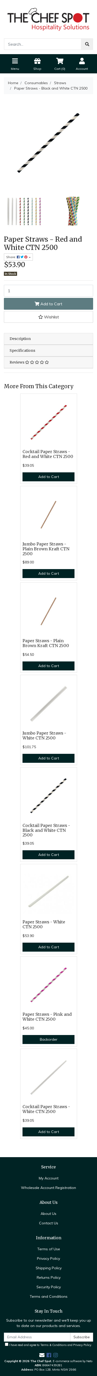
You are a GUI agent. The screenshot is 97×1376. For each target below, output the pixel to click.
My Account (48, 1178)
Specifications (22, 350)
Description (20, 338)
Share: (11, 257)
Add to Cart (50, 303)
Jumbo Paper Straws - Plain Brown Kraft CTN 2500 (46, 549)
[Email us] (41, 1355)
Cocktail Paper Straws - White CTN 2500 (46, 1109)
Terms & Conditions (53, 1345)
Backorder (48, 1039)
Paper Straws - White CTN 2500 (44, 924)
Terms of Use (48, 1249)
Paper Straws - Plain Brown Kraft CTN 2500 (46, 643)
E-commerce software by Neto (73, 1361)
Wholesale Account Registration (48, 1187)
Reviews (17, 362)
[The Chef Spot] (48, 18)
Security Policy (48, 1287)
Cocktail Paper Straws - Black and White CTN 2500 (46, 830)
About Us (48, 1213)
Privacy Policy (48, 1258)
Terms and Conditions (49, 1296)
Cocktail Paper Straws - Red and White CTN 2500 (48, 454)
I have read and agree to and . (50, 1345)
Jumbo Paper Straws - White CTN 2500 (44, 735)
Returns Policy (49, 1277)
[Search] (87, 44)
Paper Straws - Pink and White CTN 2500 (47, 1017)
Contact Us (48, 1223)
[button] (48, 317)
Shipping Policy (49, 1268)
